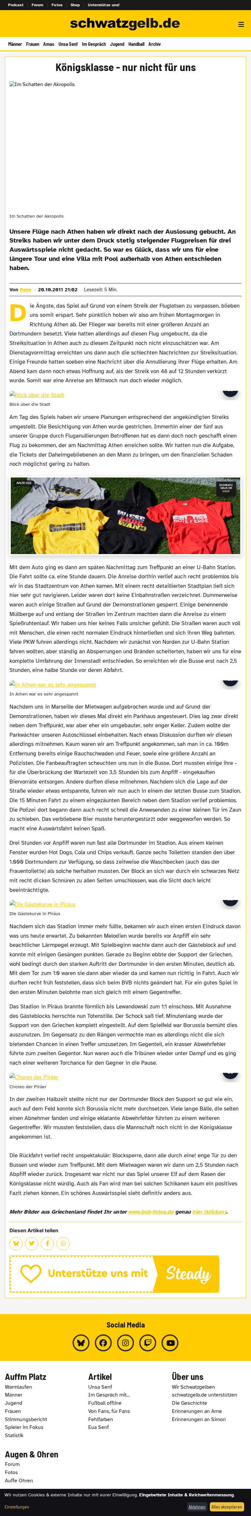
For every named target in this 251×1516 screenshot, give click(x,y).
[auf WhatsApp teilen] (63, 1243)
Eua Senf (98, 1427)
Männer (15, 44)
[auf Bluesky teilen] (16, 1243)
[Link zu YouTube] (169, 1342)
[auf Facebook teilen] (47, 1243)
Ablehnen (197, 1506)
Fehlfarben (100, 1419)
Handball (136, 44)
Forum (38, 5)
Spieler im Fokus (24, 1427)
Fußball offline (105, 1403)
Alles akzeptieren (226, 1506)
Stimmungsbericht (26, 1419)
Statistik (14, 1435)
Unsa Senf (68, 44)
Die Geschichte (189, 1403)
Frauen (32, 44)
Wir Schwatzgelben (193, 1387)
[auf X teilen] (31, 1243)
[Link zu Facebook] (103, 1342)
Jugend (117, 44)
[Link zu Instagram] (125, 1342)
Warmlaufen (18, 1387)
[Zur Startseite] (125, 24)
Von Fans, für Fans (109, 1411)
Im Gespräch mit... (108, 1395)
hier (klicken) (209, 1211)
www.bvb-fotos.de (151, 1211)
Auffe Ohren (19, 1480)
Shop (75, 5)
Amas (48, 44)
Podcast (16, 5)
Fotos (57, 5)
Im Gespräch (94, 44)
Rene (25, 290)
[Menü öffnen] (241, 24)
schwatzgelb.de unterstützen (204, 1395)
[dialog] (125, 1502)
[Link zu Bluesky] (81, 1342)
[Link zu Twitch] (147, 1342)
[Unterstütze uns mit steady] (125, 1274)
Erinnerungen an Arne (197, 1411)
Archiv (154, 44)
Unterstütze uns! (103, 5)
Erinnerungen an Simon (199, 1419)
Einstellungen (17, 1506)
